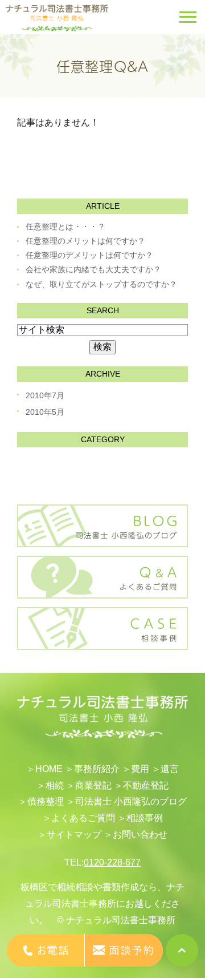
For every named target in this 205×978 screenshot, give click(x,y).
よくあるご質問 (83, 818)
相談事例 (144, 818)
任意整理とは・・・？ (65, 226)
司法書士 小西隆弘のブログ (131, 801)
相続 (55, 785)
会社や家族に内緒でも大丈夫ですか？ (93, 269)
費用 (140, 769)
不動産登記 (146, 785)
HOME (49, 769)
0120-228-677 (112, 862)
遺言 (170, 769)
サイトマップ (74, 834)
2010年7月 (45, 395)
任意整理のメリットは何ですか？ (85, 240)
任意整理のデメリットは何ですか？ (89, 255)
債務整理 (45, 801)
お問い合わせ (140, 834)
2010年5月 (45, 412)
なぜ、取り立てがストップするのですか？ (101, 284)
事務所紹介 (97, 769)
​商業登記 (93, 785)
